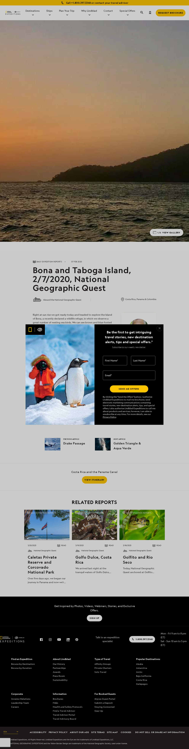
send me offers (129, 388)
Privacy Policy (109, 417)
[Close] (160, 328)
